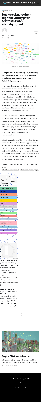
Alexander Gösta (8, 36)
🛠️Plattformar (7, 11)
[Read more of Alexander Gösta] (4, 30)
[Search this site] (34, 3)
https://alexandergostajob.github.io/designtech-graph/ (20, 169)
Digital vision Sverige (18, 379)
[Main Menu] (38, 3)
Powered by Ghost (20, 387)
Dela (36, 33)
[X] (20, 382)
